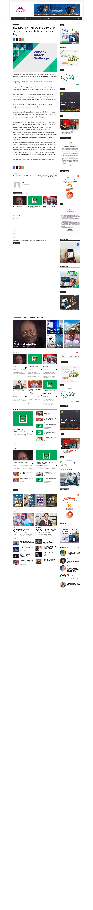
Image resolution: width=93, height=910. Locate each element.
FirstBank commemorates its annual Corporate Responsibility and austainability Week (47, 176)
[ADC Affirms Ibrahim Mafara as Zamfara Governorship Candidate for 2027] (50, 384)
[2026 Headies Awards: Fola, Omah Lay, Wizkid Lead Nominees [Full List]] (38, 548)
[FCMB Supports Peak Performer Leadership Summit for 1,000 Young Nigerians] (40, 500)
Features (16, 341)
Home (14, 23)
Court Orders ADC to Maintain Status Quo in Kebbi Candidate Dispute (50, 432)
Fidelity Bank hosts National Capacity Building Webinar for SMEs (73, 561)
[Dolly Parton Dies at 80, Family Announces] (38, 554)
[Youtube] (79, 1)
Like (63, 352)
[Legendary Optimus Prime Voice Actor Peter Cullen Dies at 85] (20, 384)
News (17, 24)
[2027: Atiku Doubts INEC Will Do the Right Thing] (50, 200)
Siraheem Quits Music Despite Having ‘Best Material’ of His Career (48, 541)
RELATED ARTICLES (17, 193)
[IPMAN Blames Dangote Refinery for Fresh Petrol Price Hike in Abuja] (55, 341)
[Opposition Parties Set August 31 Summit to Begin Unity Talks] (39, 439)
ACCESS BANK (64, 361)
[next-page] (15, 210)
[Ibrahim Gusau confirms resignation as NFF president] (16, 543)
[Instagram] (75, 1)
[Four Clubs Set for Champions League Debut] (16, 549)
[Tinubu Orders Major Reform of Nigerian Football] (23, 519)
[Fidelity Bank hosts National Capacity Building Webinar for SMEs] (63, 561)
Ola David (16, 36)
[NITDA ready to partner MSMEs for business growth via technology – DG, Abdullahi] (63, 585)
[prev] (76, 317)
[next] (78, 317)
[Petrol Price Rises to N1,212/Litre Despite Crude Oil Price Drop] (51, 500)
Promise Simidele (31, 367)
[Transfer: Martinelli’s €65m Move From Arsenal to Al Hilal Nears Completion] (16, 562)
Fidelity (62, 457)
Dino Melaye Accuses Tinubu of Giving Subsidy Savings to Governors (34, 391)
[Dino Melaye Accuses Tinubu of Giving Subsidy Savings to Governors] (35, 384)
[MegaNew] (22, 9)
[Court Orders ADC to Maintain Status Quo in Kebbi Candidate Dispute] (39, 432)
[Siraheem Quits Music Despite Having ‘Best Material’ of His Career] (38, 541)
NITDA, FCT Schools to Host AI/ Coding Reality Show (22, 176)
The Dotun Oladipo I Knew (17, 206)
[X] (76, 1)
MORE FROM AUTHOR (27, 193)
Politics (15, 409)
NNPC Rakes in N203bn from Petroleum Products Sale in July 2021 (73, 553)
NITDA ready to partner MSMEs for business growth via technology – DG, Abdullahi (73, 585)
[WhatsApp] (22, 39)
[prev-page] (13, 210)
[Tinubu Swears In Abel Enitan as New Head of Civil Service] (72, 341)
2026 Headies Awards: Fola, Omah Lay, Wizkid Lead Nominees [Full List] (49, 547)
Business (17, 23)
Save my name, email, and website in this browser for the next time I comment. (30, 240)
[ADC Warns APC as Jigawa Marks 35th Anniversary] (35, 200)
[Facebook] (73, 1)
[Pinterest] (20, 39)
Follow (70, 352)
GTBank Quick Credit (65, 489)
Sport (14, 511)
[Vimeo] (78, 1)
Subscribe (77, 352)
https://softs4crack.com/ (26, 184)
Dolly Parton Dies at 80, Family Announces (48, 553)
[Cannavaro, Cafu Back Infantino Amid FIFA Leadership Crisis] (16, 556)
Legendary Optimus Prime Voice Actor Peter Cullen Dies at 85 (19, 392)
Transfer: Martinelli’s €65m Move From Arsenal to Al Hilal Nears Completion (27, 561)
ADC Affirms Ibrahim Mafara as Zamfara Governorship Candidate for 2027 (50, 392)
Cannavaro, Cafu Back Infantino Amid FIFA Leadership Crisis (25, 555)
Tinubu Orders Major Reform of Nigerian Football (23, 530)
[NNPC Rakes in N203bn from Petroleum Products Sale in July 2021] (63, 553)
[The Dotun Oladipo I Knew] (20, 200)
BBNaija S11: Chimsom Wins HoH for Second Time (49, 560)
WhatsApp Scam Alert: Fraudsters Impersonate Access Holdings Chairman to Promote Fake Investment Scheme (73, 569)
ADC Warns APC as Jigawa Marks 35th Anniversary (32, 317)
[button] (78, 18)
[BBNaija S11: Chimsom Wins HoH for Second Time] (38, 561)
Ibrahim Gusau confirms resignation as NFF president (27, 542)
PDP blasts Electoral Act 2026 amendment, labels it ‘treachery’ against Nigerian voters (73, 577)
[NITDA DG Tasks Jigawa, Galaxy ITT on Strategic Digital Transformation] (55, 327)
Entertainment (40, 511)
